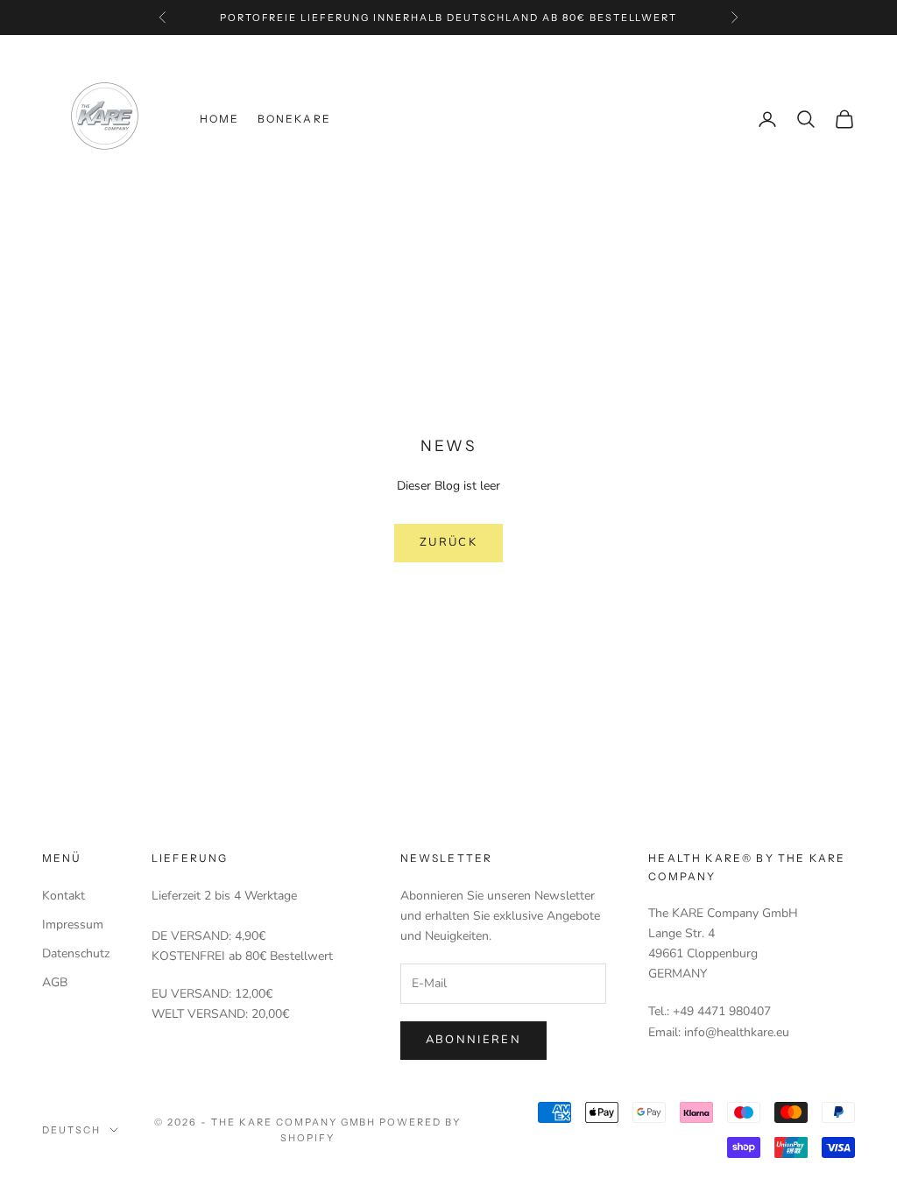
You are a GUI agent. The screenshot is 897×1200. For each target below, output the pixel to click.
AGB (54, 982)
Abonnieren (473, 1040)
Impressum (72, 924)
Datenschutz (75, 953)
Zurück (448, 542)
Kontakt (63, 895)
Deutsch (71, 1130)
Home (220, 118)
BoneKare (294, 118)
